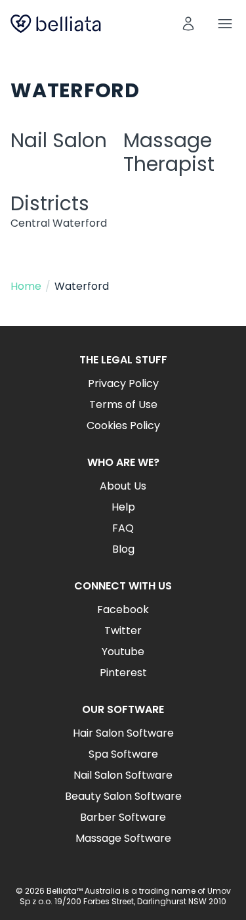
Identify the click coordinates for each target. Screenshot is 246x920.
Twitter (123, 630)
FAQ (123, 528)
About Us (123, 486)
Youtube (123, 651)
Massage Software (123, 838)
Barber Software (123, 817)
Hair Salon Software (123, 733)
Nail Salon (58, 140)
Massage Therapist (169, 152)
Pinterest (123, 672)
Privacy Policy (123, 383)
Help (123, 507)
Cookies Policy (123, 425)
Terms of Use (123, 404)
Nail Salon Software (123, 775)
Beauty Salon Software (123, 796)
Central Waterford (58, 223)
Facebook (123, 609)
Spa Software (123, 754)
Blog (123, 549)
